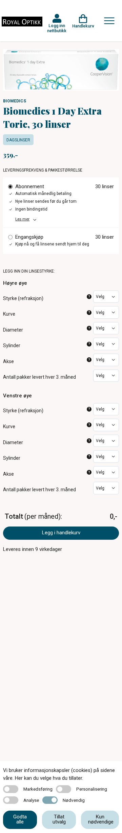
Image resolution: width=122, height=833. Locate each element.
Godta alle (20, 819)
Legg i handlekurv (61, 533)
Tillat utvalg (59, 819)
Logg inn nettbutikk (56, 28)
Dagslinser (18, 140)
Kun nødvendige (101, 819)
